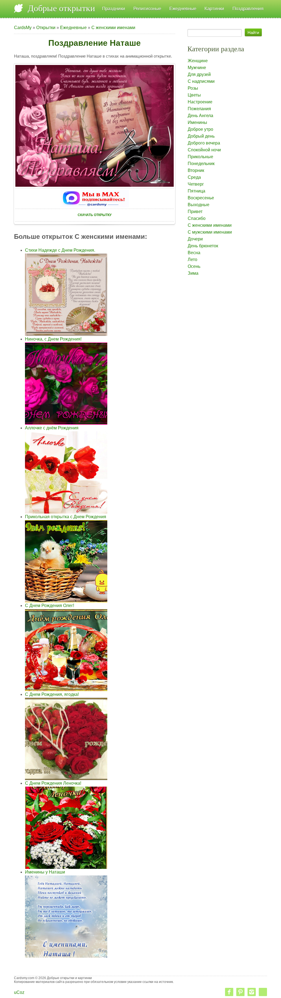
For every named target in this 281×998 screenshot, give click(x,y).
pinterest (240, 992)
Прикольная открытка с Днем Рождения (65, 516)
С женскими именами (113, 27)
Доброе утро (200, 129)
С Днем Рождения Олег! (49, 605)
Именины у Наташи (45, 872)
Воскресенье (201, 197)
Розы (193, 88)
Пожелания (199, 108)
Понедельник (201, 163)
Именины (197, 122)
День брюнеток (203, 245)
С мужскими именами (210, 232)
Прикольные (200, 156)
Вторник (196, 170)
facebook (229, 992)
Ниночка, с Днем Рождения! (53, 339)
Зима (193, 273)
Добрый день (201, 136)
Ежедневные (73, 27)
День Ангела (200, 115)
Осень (194, 266)
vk (263, 992)
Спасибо (197, 218)
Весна (194, 252)
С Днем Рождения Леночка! (53, 783)
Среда (194, 177)
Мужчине (197, 67)
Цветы (194, 95)
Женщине (198, 60)
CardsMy (23, 27)
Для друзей (199, 74)
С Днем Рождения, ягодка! (52, 694)
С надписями (201, 81)
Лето (192, 259)
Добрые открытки (61, 8)
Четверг (196, 184)
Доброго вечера (204, 143)
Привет (195, 211)
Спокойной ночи (204, 150)
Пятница (196, 191)
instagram (252, 992)
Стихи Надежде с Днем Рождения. (60, 250)
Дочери (195, 239)
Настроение (200, 102)
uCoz (19, 992)
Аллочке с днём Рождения (51, 428)
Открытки (45, 27)
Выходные (198, 204)
